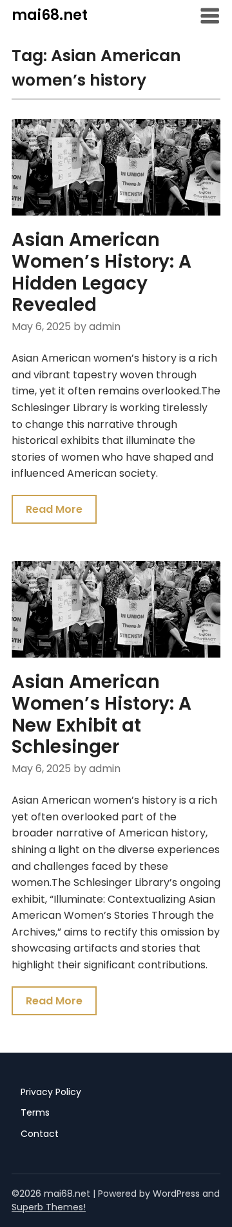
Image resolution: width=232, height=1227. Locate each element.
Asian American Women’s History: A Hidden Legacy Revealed (101, 272)
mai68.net (50, 15)
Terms (35, 1112)
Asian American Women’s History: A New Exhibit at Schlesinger (101, 714)
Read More (54, 509)
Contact (40, 1133)
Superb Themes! (49, 1207)
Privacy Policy (51, 1091)
